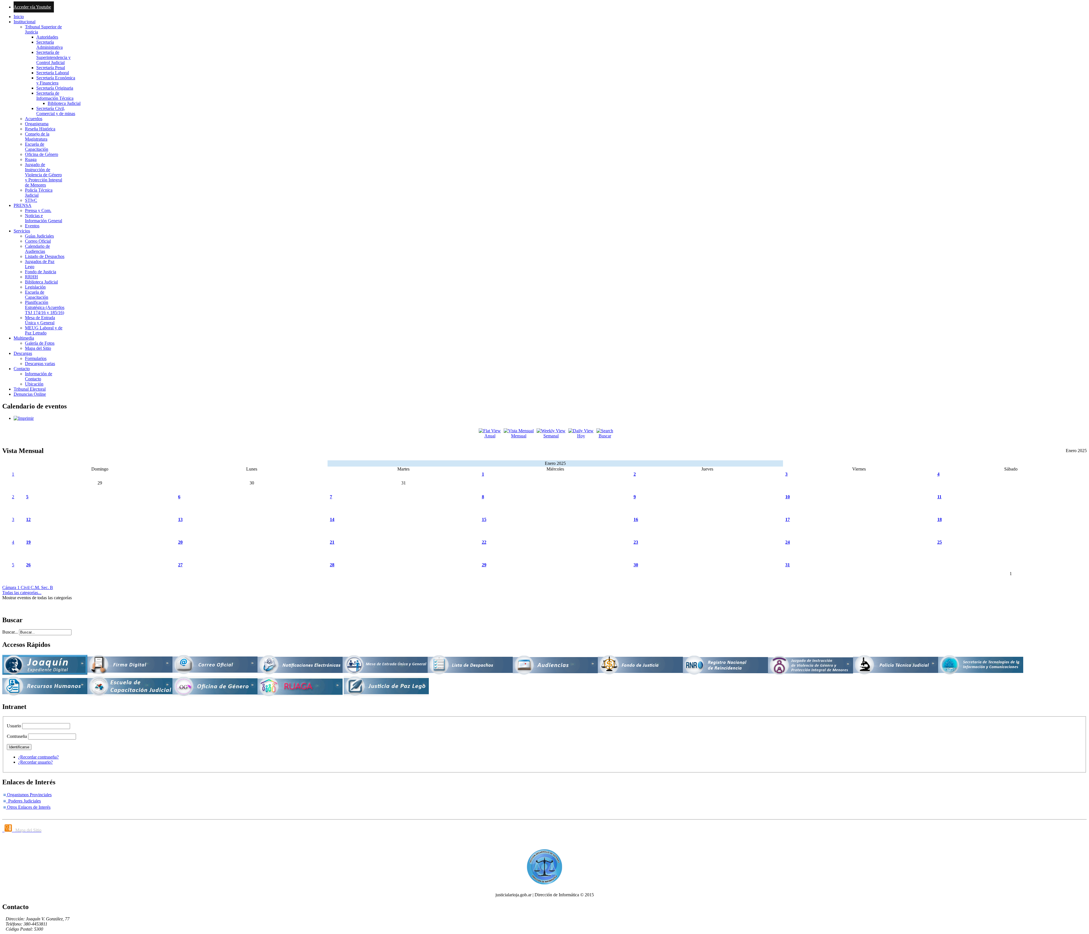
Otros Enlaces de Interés (28, 807)
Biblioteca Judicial (64, 103)
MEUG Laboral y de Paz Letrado (43, 330)
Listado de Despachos (44, 256)
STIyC (31, 200)
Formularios (36, 358)
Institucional (24, 21)
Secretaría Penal (50, 67)
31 (787, 564)
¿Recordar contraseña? (38, 757)
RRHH (31, 276)
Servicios (22, 230)
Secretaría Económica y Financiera (55, 80)
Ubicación (34, 384)
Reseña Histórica (40, 128)
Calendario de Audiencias (37, 249)
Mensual (518, 435)
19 (28, 542)
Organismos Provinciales (29, 794)
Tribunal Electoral (30, 389)
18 (939, 519)
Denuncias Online (30, 394)
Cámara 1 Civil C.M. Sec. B (27, 587)
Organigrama (36, 123)
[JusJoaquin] (44, 673)
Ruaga (31, 159)
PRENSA (22, 205)
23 (636, 542)
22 (484, 542)
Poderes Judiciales (23, 801)
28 (332, 564)
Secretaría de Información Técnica (54, 96)
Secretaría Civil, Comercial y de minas (55, 111)
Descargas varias (40, 363)
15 (484, 519)
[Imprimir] (24, 418)
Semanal (551, 435)
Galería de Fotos (39, 343)
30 (636, 564)
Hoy (581, 435)
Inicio (19, 16)
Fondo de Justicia (40, 271)
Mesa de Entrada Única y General (40, 320)
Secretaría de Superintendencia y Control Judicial (53, 57)
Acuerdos (33, 118)
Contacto (22, 368)
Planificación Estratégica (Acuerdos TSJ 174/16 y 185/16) (44, 307)
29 (484, 564)
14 (332, 519)
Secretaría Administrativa (49, 45)
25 (939, 542)
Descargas (23, 353)
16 (636, 519)
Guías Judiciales (39, 236)
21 (332, 542)
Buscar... (10, 632)
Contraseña (17, 736)
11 (939, 496)
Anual (489, 435)
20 (180, 542)
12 (28, 519)
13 (180, 519)
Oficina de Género (41, 154)
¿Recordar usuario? (35, 762)
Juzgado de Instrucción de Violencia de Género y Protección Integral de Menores (43, 174)
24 (787, 542)
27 (180, 564)
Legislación (35, 287)
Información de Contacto (38, 376)
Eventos (32, 225)
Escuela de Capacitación (36, 147)
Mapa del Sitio (38, 348)
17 (787, 519)
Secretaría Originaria (54, 88)
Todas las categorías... (21, 592)
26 (28, 564)
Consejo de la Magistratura (37, 136)
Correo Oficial (38, 241)
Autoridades (47, 37)
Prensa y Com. (38, 210)
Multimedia (24, 338)
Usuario (14, 725)
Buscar (605, 435)
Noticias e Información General (43, 218)
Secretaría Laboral (52, 72)
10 (787, 496)
